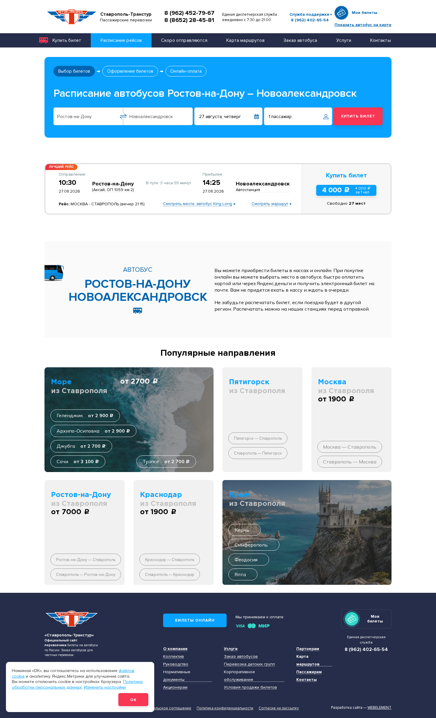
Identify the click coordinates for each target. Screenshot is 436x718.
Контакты (380, 40)
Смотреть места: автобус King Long (197, 204)
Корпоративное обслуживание (239, 675)
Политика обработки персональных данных (77, 684)
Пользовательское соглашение (162, 708)
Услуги (343, 40)
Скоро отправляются (184, 40)
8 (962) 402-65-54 (310, 20)
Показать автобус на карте (363, 24)
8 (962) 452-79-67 (189, 13)
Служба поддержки (309, 14)
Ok (133, 700)
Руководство (175, 664)
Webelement (379, 707)
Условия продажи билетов (250, 687)
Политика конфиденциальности (225, 708)
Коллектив (173, 656)
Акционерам (175, 687)
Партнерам (307, 648)
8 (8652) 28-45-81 (189, 20)
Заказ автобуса (300, 40)
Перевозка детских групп (249, 664)
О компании (175, 648)
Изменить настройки (105, 687)
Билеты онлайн (195, 620)
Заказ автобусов (241, 656)
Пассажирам (309, 671)
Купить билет (66, 40)
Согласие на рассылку (279, 708)
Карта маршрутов (245, 40)
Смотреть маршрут (270, 204)
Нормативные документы (176, 675)
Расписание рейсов (121, 40)
